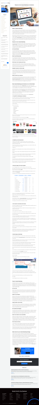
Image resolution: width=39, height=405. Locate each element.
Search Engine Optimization (4, 27)
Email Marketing (3, 24)
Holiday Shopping (3, 26)
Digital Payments (3, 20)
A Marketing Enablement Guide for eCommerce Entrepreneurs (20, 369)
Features (10, 394)
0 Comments (26, 6)
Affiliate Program (31, 397)
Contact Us (31, 395)
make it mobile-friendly (23, 198)
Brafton (22, 53)
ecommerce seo (31, 94)
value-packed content (22, 237)
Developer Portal (24, 397)
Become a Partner (31, 396)
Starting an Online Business (4, 30)
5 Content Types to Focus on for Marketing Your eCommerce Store (20, 376)
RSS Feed (5, 64)
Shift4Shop (23, 6)
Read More (12, 372)
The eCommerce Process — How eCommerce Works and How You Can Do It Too (4, 56)
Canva (27, 117)
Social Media (2, 29)
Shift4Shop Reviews (4, 397)
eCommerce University (25, 396)
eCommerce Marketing (18, 395)
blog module (33, 343)
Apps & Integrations (3, 16)
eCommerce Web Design (18, 394)
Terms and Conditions (11, 403)
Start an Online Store (11, 397)
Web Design (2, 32)
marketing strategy (14, 44)
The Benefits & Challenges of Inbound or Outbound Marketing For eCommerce (22, 382)
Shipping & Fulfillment (3, 28)
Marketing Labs (24, 85)
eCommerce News (3, 23)
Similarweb (21, 251)
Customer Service (3, 19)
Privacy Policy (14, 403)
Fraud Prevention (3, 25)
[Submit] (7, 62)
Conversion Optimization (3, 18)
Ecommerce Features (3, 21)
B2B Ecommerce (3, 17)
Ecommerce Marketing (3, 22)
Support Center (24, 394)
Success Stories (2, 31)
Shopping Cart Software (4, 395)
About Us (31, 394)
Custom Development (18, 396)
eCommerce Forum (24, 395)
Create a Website (11, 396)
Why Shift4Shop (3, 394)
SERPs (21, 169)
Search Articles (2, 61)
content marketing (19, 37)
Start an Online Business (18, 397)
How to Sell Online (11, 395)
